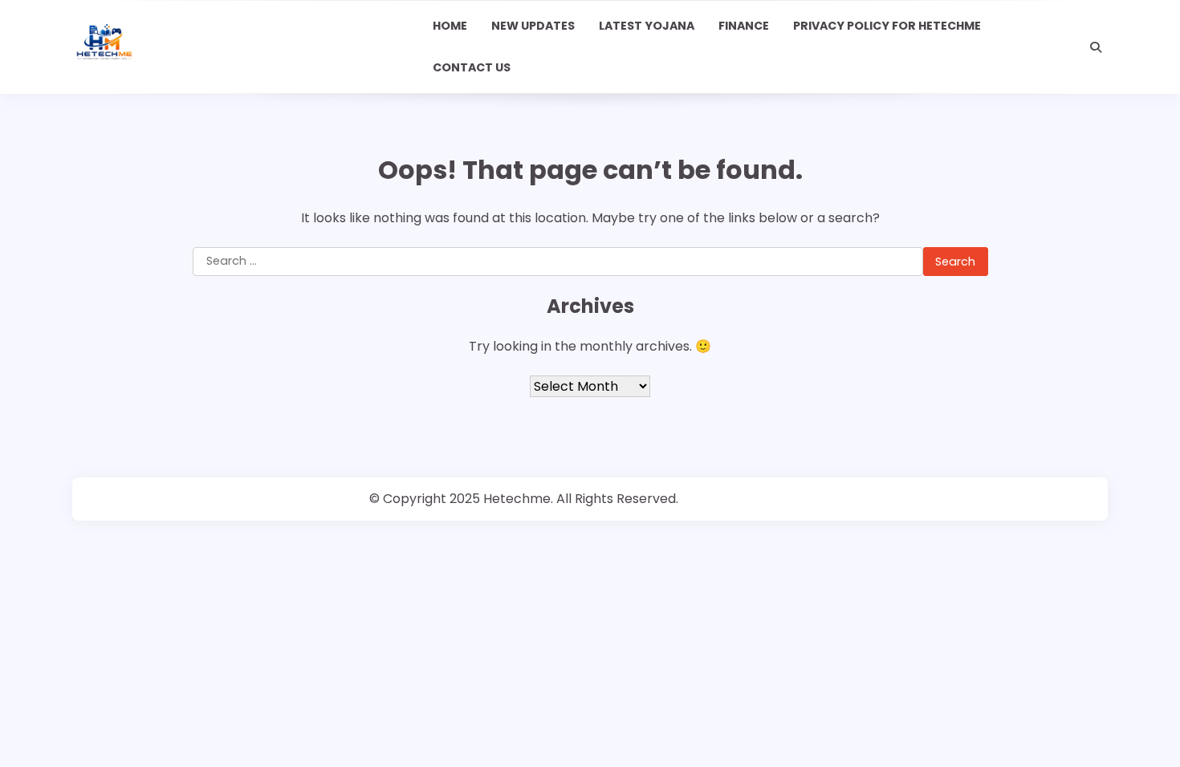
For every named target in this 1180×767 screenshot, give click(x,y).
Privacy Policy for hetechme (887, 26)
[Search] (1096, 47)
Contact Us (472, 67)
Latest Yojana (646, 26)
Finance (743, 26)
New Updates (533, 26)
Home (450, 26)
